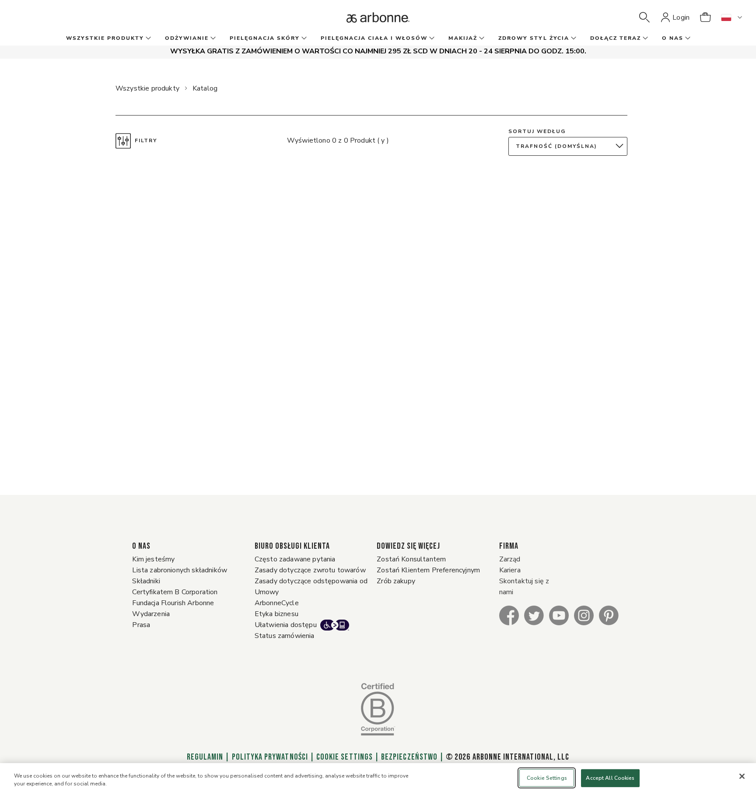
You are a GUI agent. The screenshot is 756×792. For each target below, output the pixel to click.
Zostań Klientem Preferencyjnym (428, 570)
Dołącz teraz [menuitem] (615, 38)
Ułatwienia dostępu (286, 625)
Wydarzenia (151, 614)
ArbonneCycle (277, 603)
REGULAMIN (205, 757)
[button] (644, 17)
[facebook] (509, 615)
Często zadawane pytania (295, 559)
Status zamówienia (285, 636)
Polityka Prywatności (270, 757)
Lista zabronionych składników (179, 570)
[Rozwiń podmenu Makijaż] (480, 38)
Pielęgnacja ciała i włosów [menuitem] (374, 38)
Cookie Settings (344, 757)
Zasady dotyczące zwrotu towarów (310, 570)
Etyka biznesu (276, 614)
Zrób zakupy (396, 581)
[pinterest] (609, 615)
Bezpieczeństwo (409, 757)
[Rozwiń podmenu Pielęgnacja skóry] (303, 38)
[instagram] (584, 615)
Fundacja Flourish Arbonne (173, 603)
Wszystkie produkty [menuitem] (105, 38)
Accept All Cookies (610, 777)
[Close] (742, 776)
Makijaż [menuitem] (462, 38)
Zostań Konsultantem (411, 559)
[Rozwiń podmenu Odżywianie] (212, 38)
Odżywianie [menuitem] (187, 38)
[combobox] (570, 146)
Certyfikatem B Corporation (174, 592)
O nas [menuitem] (672, 38)
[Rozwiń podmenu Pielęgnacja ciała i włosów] (430, 38)
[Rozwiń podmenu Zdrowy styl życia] (572, 38)
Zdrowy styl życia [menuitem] (533, 38)
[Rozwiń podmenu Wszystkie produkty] (147, 38)
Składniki (146, 581)
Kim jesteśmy (153, 559)
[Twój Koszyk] (705, 17)
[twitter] (534, 615)
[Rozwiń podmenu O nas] (686, 38)
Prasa (141, 625)
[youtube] (559, 615)
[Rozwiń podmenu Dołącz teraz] (644, 38)
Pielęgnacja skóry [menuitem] (265, 38)
